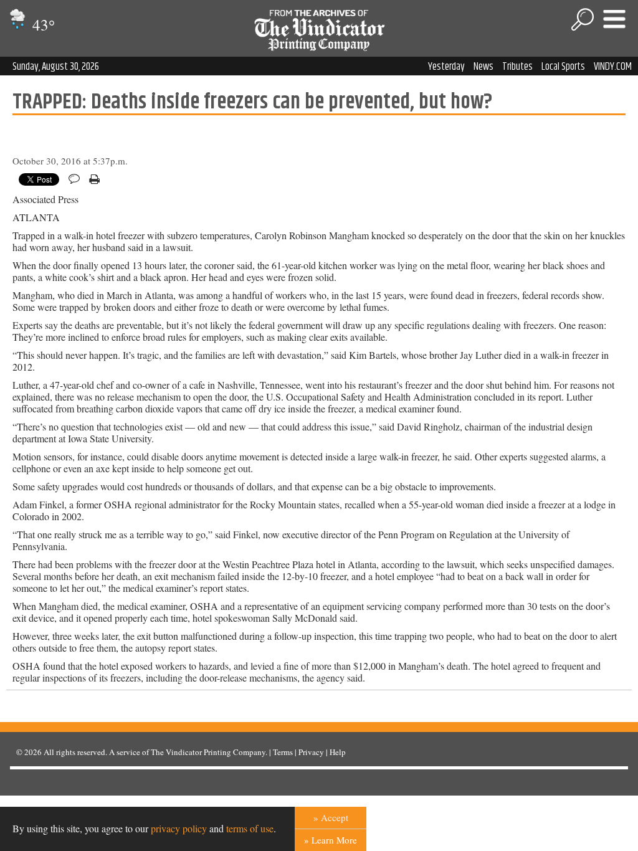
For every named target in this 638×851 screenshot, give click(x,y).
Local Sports (563, 67)
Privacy (311, 752)
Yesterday (446, 67)
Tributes (517, 67)
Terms (283, 752)
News (483, 67)
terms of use (250, 828)
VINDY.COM (613, 67)
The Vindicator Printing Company (208, 752)
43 (42, 24)
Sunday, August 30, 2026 (55, 67)
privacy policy (179, 828)
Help (338, 752)
